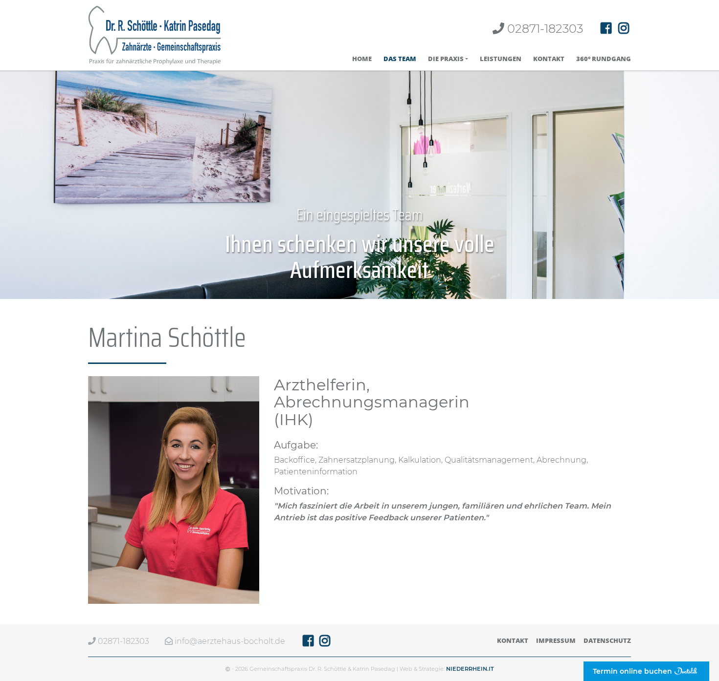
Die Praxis (446, 59)
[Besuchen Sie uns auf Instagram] (623, 28)
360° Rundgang (603, 59)
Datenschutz (607, 641)
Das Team (399, 59)
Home (362, 59)
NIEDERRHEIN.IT (470, 668)
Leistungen (500, 59)
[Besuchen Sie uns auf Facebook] (606, 28)
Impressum (556, 641)
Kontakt (548, 59)
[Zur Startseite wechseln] (154, 35)
